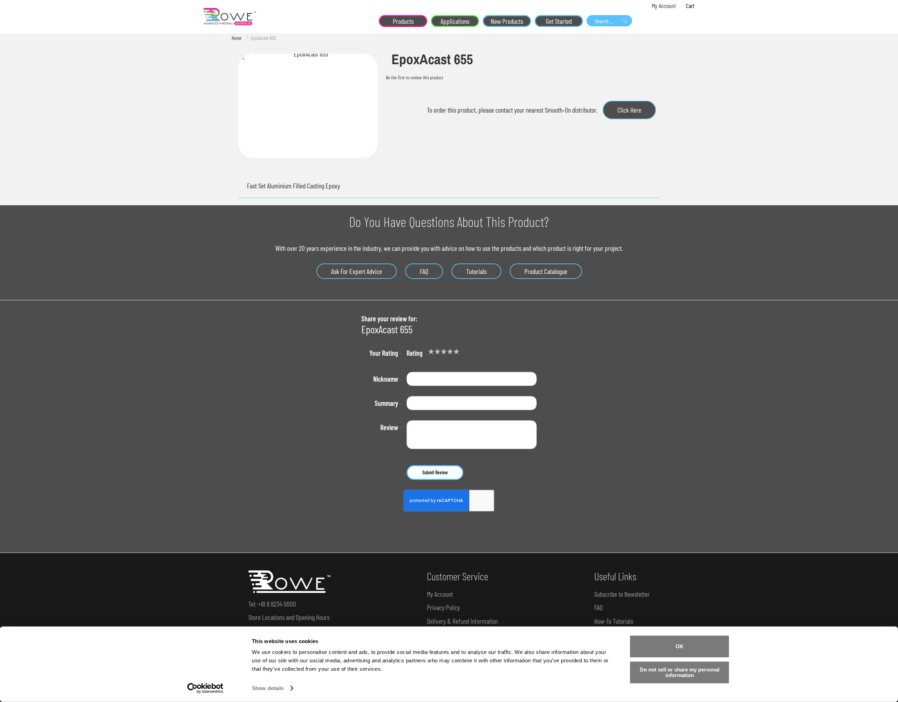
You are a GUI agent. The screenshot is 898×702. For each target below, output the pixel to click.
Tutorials (476, 271)
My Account (664, 5)
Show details (268, 688)
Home (236, 38)
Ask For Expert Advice (356, 271)
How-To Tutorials (613, 621)
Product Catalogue (545, 271)
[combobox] (609, 20)
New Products (507, 21)
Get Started (559, 21)
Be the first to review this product (414, 77)
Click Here (629, 110)
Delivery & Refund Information (462, 621)
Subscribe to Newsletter (622, 594)
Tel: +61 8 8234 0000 (272, 604)
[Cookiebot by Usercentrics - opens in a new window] (205, 688)
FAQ (424, 271)
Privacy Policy (443, 607)
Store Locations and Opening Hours (288, 617)
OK (680, 646)
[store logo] (229, 17)
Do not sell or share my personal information (679, 672)
